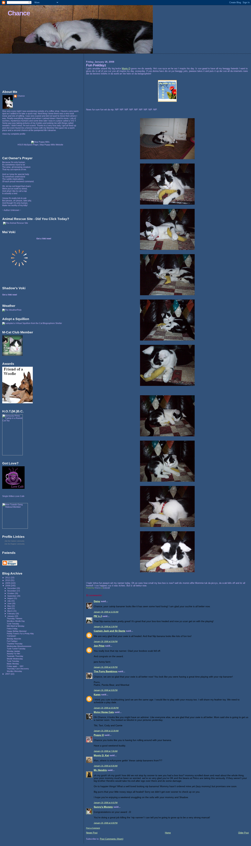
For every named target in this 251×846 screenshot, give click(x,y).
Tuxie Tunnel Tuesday (16, 649)
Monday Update (13, 651)
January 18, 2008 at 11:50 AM (106, 612)
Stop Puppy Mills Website (51, 145)
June (9, 603)
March (10, 611)
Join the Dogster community (14, 544)
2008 (8, 585)
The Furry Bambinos (105, 671)
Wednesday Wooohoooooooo (19, 646)
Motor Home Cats (104, 712)
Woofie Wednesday (15, 659)
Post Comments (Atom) (111, 839)
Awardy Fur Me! (13, 654)
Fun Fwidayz (12, 641)
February (11, 614)
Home (168, 832)
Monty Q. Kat (101, 755)
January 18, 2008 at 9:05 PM (105, 690)
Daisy (97, 601)
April (9, 608)
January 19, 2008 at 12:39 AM (106, 731)
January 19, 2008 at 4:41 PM (105, 803)
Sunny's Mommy (103, 806)
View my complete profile (13, 134)
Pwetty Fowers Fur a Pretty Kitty (20, 634)
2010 (8, 580)
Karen (97, 694)
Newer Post (91, 832)
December (12, 588)
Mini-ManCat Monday (15, 626)
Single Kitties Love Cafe (13, 496)
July (9, 601)
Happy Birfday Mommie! (17, 631)
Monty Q (126, 68)
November (12, 591)
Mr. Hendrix (100, 770)
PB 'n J (98, 616)
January (11, 616)
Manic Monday (13, 664)
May (9, 606)
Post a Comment (93, 828)
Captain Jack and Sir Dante (109, 630)
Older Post (243, 832)
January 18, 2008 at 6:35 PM (105, 667)
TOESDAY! (11, 636)
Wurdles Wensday (14, 671)
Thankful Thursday (15, 644)
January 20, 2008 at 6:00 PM (105, 823)
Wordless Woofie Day (16, 621)
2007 (8, 674)
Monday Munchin (14, 639)
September (12, 596)
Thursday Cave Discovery (18, 669)
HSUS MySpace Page (28, 145)
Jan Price (99, 645)
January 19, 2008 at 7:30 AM (105, 751)
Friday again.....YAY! (15, 666)
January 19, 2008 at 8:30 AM (105, 766)
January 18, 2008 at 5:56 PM (105, 641)
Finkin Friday (12, 629)
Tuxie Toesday (13, 624)
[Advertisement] (17, 71)
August (10, 598)
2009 (8, 583)
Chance (19, 13)
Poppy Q (99, 735)
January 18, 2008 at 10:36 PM (106, 708)
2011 (8, 577)
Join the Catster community (14, 541)
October (11, 593)
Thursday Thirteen (14, 618)
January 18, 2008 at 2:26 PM (105, 627)
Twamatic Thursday (15, 656)
